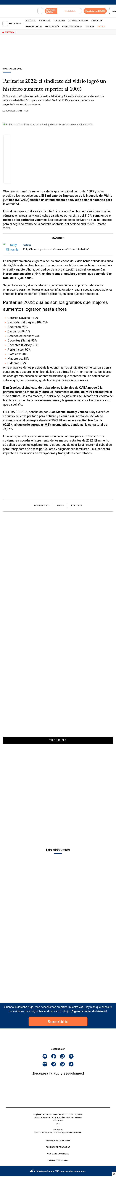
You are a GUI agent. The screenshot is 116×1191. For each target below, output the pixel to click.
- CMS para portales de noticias (61, 1171)
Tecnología (52, 26)
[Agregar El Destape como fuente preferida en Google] (58, 117)
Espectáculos (34, 26)
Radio (101, 26)
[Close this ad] (114, 1174)
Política (31, 20)
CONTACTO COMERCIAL (58, 1154)
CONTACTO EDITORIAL (58, 1160)
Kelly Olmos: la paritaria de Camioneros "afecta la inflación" (56, 249)
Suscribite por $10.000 (95, 11)
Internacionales (78, 20)
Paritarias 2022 (41, 505)
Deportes (96, 20)
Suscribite (58, 1021)
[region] (58, 56)
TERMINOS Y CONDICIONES (58, 1140)
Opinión (89, 26)
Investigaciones (72, 26)
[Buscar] (40, 11)
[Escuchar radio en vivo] (69, 11)
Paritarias (76, 505)
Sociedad (59, 20)
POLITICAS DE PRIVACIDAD (58, 1147)
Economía (45, 20)
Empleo (60, 505)
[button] (7, 139)
